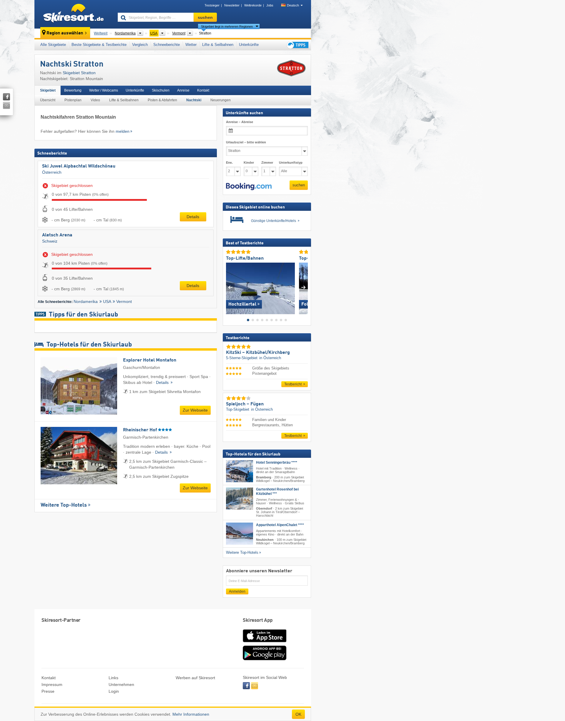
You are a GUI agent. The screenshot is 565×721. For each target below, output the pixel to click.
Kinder (249, 162)
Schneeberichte (166, 44)
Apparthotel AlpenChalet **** (280, 525)
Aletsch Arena (57, 235)
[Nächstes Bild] (303, 287)
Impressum (51, 684)
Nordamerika (86, 301)
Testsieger (212, 5)
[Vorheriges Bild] (230, 287)
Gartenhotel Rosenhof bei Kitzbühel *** (277, 491)
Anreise (183, 90)
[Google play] (264, 659)
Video (95, 100)
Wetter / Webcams (103, 90)
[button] (249, 186)
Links (113, 677)
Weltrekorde (253, 5)
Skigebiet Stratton (79, 72)
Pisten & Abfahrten (162, 100)
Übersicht (47, 100)
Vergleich (140, 44)
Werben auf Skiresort (195, 677)
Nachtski (193, 100)
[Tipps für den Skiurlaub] (297, 44)
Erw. (229, 162)
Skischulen (161, 90)
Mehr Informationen (190, 714)
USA (107, 301)
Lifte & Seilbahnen (217, 44)
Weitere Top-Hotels (64, 505)
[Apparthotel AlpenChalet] (239, 533)
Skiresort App (258, 620)
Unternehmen (121, 684)
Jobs (269, 5)
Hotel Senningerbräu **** (276, 462)
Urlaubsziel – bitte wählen (246, 142)
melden (122, 131)
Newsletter (232, 5)
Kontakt (203, 90)
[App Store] (264, 642)
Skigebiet (48, 90)
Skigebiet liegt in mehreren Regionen (227, 26)
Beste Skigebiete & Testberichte (99, 44)
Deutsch (293, 5)
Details (193, 216)
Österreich (52, 172)
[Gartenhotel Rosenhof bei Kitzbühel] (239, 499)
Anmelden (237, 591)
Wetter (191, 44)
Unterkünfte (249, 44)
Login (114, 691)
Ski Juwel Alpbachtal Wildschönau (78, 166)
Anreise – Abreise (239, 122)
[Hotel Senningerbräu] (239, 471)
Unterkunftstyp (291, 162)
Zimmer (267, 162)
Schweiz (49, 241)
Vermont (124, 301)
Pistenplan (73, 100)
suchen (299, 185)
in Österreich (270, 358)
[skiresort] (73, 14)
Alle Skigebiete (53, 44)
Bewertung (73, 90)
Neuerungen (220, 100)
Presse (47, 691)
